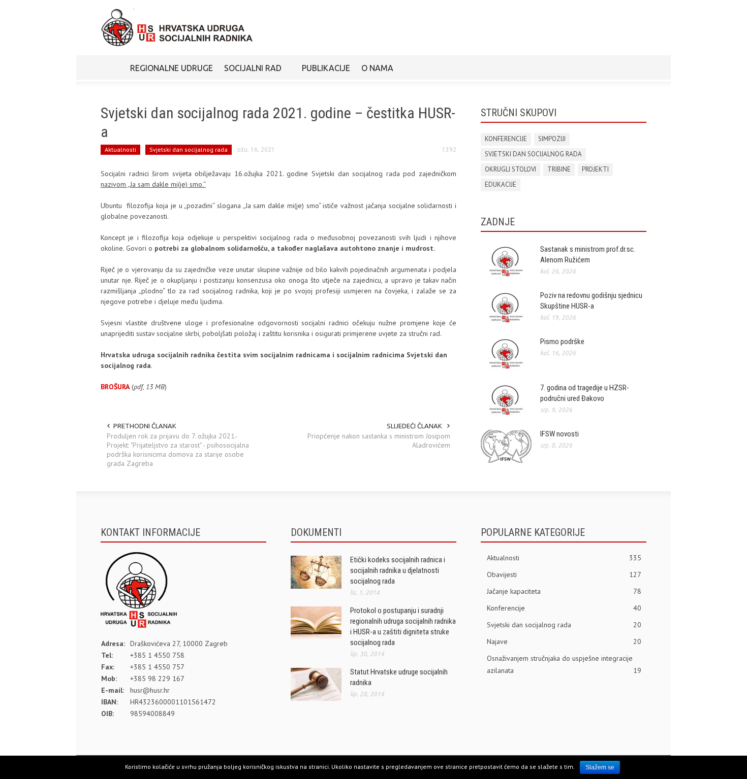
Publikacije (326, 68)
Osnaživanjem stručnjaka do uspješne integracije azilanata (564, 664)
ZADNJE (498, 222)
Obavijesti (564, 574)
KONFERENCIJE (506, 138)
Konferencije (564, 608)
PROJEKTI (595, 169)
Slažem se (599, 767)
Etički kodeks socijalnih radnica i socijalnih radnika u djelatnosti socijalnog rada (397, 570)
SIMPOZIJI (552, 138)
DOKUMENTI (316, 532)
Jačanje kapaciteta (564, 591)
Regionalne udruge (171, 68)
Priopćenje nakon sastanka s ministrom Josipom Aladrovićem (378, 440)
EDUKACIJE (500, 184)
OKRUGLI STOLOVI (510, 169)
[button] (636, 67)
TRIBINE (559, 169)
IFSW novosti (559, 433)
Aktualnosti (120, 149)
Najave (564, 641)
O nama (374, 72)
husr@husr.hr (150, 690)
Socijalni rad (250, 72)
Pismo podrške (562, 341)
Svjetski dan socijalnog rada (188, 149)
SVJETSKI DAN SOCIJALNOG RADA (533, 154)
